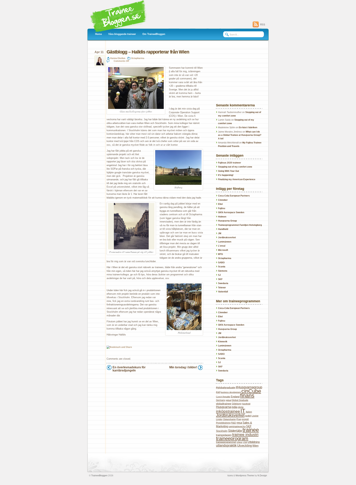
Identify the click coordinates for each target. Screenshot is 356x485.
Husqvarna (223, 407)
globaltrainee (223, 403)
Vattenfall (223, 291)
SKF (220, 279)
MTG (220, 254)
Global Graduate (240, 400)
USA (245, 442)
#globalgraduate (225, 387)
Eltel (220, 204)
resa (239, 422)
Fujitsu (221, 208)
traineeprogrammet (226, 442)
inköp (240, 407)
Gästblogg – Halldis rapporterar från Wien (148, 51)
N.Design (262, 475)
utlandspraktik (226, 445)
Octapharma (137, 58)
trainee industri (245, 434)
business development (231, 392)
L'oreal (221, 246)
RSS (262, 24)
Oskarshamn (229, 419)
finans (247, 396)
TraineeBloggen (99, 475)
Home (98, 34)
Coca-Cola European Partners (234, 195)
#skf (218, 392)
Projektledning (223, 423)
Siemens (222, 271)
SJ (219, 275)
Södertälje (235, 430)
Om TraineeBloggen (153, 34)
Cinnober (223, 200)
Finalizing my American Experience (236, 179)
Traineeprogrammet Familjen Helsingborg (240, 225)
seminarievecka (237, 426)
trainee (251, 430)
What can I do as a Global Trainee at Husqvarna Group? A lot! (239, 135)
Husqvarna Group (227, 220)
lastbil (248, 415)
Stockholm (222, 431)
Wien (255, 445)
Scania (221, 266)
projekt (245, 419)
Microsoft (223, 250)
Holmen (222, 216)
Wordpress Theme (244, 475)
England (235, 396)
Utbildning (254, 441)
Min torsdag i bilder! (183, 367)
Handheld (223, 229)
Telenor (222, 287)
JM (219, 233)
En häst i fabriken (248, 127)
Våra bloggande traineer (122, 34)
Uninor (240, 442)
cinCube (251, 391)
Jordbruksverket (227, 237)
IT (242, 411)
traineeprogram (232, 438)
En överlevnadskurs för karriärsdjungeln (129, 369)
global (228, 400)
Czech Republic (223, 397)
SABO (221, 262)
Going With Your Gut (228, 171)
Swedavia (223, 283)
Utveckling (244, 445)
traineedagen (224, 434)
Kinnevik (222, 341)
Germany (220, 400)
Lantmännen (224, 241)
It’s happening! (225, 175)
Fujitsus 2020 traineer (229, 162)
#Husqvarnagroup (249, 387)
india (234, 407)
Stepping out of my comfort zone (235, 167)
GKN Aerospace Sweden (231, 212)
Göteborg (236, 403)
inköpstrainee (228, 411)
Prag (238, 419)
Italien (249, 412)
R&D (233, 423)
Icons (230, 475)
